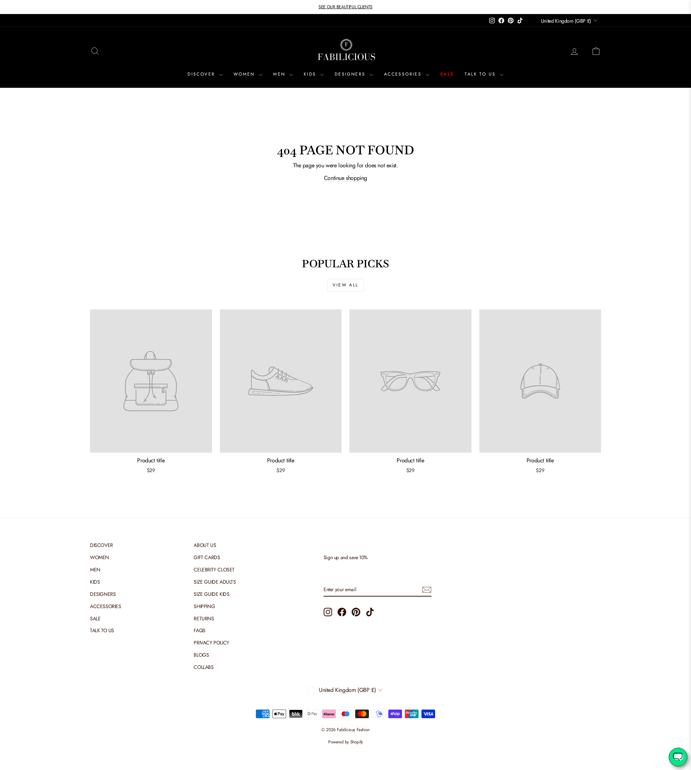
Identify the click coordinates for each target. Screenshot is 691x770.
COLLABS (203, 667)
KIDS (311, 74)
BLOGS (201, 654)
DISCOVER (202, 74)
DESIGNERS (351, 74)
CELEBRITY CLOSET (214, 569)
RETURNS (204, 618)
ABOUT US (205, 545)
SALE (447, 74)
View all (345, 285)
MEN (280, 74)
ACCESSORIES (404, 74)
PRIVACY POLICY (211, 642)
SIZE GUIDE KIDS (211, 594)
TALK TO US (481, 74)
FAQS (199, 630)
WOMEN (245, 74)
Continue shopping (345, 178)
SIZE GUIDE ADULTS (215, 581)
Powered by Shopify (345, 742)
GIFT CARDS (207, 557)
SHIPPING (204, 606)
